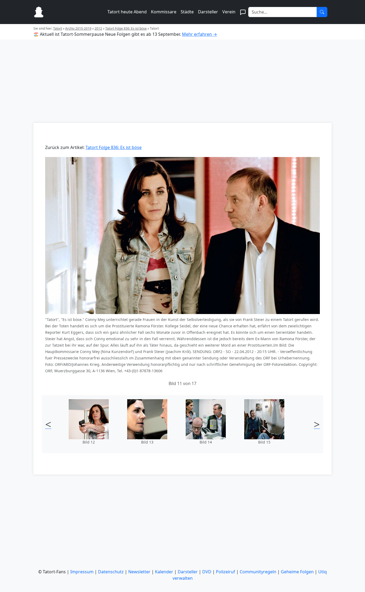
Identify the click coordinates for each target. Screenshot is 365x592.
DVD (206, 572)
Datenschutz (111, 572)
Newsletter (139, 572)
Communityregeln (258, 572)
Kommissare (163, 12)
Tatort (57, 28)
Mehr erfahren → (199, 34)
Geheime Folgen (297, 572)
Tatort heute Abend (127, 12)
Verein (228, 12)
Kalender (164, 572)
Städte (187, 12)
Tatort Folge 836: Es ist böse (126, 28)
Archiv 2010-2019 (78, 28)
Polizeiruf (225, 572)
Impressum (82, 572)
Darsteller (208, 12)
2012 (98, 28)
